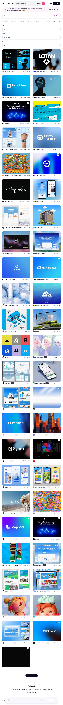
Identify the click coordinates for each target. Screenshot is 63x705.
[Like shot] (24, 71)
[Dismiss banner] (56, 698)
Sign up (50, 3)
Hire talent (22, 689)
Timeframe (5, 41)
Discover (5, 21)
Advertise (27, 123)
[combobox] (25, 3)
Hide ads (22, 123)
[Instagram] (32, 692)
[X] (27, 692)
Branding (21, 21)
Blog (41, 689)
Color (3, 33)
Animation (13, 21)
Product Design (51, 21)
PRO (13, 71)
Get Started (52, 9)
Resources (58, 700)
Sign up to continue (31, 675)
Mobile (37, 21)
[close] (57, 9)
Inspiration (29, 689)
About (44, 689)
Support (50, 689)
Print (43, 21)
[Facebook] (30, 692)
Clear (59, 34)
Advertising (36, 689)
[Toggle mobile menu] (4, 3)
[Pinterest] (35, 692)
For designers (14, 689)
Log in (56, 3)
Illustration (29, 21)
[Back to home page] (9, 3)
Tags (3, 25)
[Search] (43, 3)
